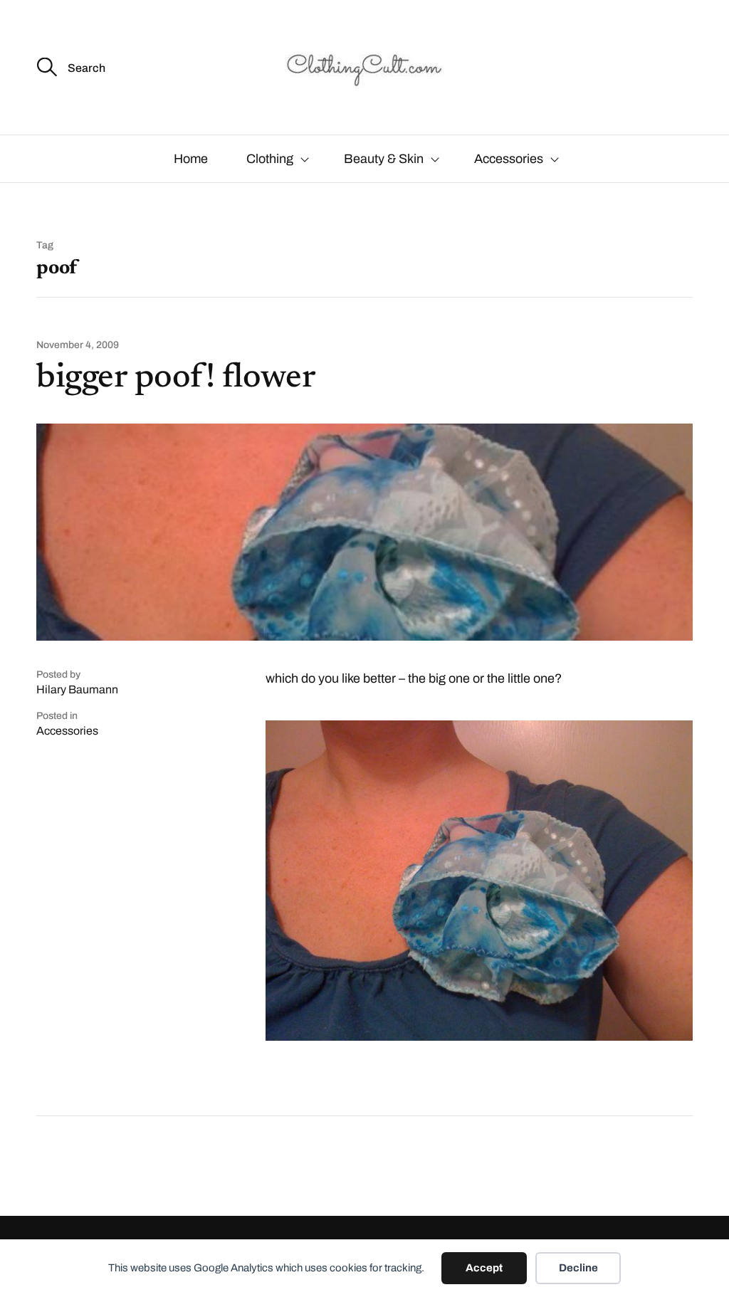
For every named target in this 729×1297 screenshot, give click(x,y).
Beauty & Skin (384, 159)
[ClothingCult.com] (364, 67)
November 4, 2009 (77, 345)
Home (191, 159)
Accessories (508, 159)
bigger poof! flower (175, 379)
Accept (484, 1268)
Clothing (269, 159)
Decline (578, 1268)
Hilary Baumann (77, 689)
